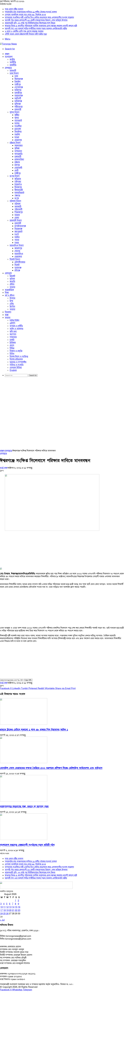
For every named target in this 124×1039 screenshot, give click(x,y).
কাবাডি (12, 281)
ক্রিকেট (12, 276)
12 (7, 907)
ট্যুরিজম (13, 342)
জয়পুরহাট (18, 231)
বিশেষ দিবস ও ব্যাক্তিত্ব (19, 356)
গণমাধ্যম (13, 337)
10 (1, 907)
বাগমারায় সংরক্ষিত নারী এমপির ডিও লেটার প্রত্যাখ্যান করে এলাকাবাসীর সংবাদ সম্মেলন (39, 17)
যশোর (17, 123)
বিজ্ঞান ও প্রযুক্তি (16, 351)
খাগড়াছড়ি (18, 153)
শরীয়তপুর (19, 106)
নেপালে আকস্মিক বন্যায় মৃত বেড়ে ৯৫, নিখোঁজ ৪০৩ (25, 14)
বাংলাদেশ (8, 56)
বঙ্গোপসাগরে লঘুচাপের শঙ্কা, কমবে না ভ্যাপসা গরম (24, 806)
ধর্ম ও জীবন (9, 295)
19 (7, 910)
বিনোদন (8, 312)
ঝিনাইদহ (18, 131)
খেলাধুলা (8, 273)
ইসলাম (12, 298)
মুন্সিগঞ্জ (18, 103)
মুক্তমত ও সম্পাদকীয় (18, 362)
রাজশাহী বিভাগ (16, 220)
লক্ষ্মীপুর (18, 173)
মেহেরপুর (18, 140)
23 (19, 910)
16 (19, 907)
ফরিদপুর (18, 90)
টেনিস (12, 284)
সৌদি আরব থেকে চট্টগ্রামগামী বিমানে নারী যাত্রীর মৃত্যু (26, 34)
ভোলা (17, 217)
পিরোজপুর (19, 212)
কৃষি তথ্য (13, 331)
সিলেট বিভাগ (15, 259)
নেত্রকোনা (18, 256)
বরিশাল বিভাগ (15, 201)
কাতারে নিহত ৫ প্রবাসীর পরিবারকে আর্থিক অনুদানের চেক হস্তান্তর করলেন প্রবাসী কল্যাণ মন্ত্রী (41, 25)
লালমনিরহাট (19, 192)
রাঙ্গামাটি (18, 156)
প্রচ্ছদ (7, 53)
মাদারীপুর (18, 92)
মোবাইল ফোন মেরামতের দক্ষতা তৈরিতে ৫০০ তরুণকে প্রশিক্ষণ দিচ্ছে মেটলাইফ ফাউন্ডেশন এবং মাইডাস (51, 768)
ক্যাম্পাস (13, 334)
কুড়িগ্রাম (18, 178)
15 (16, 907)
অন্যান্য (12, 287)
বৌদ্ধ (12, 303)
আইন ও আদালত (16, 328)
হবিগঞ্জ (17, 270)
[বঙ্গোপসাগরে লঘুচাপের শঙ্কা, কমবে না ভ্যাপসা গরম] (23, 801)
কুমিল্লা (17, 148)
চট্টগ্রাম (17, 162)
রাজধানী (13, 70)
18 (4, 910)
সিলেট (17, 264)
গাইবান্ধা (18, 181)
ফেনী (16, 170)
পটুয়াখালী (18, 209)
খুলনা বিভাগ (14, 112)
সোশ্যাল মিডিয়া (16, 367)
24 (1, 913)
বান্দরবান (18, 151)
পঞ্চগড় (17, 195)
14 (13, 907)
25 (4, 913)
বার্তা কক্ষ (3, 467)
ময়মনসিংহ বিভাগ (17, 245)
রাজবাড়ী (18, 109)
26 (7, 913)
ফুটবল (12, 278)
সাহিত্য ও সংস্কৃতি (16, 364)
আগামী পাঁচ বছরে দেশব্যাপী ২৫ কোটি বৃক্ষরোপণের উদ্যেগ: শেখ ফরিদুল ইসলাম (36, 20)
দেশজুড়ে (8, 67)
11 (4, 907)
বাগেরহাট (18, 120)
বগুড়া (17, 242)
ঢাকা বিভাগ (14, 73)
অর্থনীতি (13, 62)
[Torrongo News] (8, 44)
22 (16, 910)
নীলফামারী (19, 190)
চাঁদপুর (17, 165)
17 (1, 910)
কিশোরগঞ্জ (19, 78)
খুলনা (17, 117)
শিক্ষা (7, 292)
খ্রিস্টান (12, 306)
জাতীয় (12, 59)
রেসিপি (12, 323)
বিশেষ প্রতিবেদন (16, 359)
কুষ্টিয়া (17, 115)
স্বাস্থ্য (6, 314)
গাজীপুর (18, 84)
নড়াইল (17, 134)
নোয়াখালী (18, 167)
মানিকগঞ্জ (18, 101)
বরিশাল (17, 203)
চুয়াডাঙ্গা (18, 128)
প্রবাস (12, 345)
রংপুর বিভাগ (14, 176)
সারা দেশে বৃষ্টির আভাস (14, 9)
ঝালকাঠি (18, 206)
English (13, 370)
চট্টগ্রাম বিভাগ (15, 142)
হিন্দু (11, 301)
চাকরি (12, 339)
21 (13, 910)
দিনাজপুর (18, 187)
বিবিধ (12, 353)
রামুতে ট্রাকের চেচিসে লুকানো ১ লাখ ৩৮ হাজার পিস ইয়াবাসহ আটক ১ (34, 729)
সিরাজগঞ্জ (18, 228)
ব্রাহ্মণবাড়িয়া (19, 159)
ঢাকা (16, 76)
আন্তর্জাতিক (9, 289)
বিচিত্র (12, 348)
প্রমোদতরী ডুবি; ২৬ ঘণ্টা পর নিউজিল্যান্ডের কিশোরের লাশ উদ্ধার (30, 23)
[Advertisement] (62, 397)
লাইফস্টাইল (14, 320)
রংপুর (17, 198)
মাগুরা (17, 137)
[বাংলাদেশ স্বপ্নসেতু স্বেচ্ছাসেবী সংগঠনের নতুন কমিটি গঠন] (23, 839)
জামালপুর (18, 248)
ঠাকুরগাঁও (18, 184)
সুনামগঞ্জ (18, 267)
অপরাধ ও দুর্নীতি (16, 326)
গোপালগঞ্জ (19, 87)
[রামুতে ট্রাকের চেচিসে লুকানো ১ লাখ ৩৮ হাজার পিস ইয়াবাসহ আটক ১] (23, 724)
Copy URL (28, 680)
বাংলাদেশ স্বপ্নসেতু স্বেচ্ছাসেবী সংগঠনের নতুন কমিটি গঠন (27, 845)
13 (10, 907)
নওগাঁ (17, 234)
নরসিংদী (18, 98)
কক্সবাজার (19, 145)
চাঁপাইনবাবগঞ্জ (20, 226)
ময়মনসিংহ (19, 253)
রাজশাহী (18, 223)
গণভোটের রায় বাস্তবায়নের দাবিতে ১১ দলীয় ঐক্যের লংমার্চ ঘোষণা (31, 11)
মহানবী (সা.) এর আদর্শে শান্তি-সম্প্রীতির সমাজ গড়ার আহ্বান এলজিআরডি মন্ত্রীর (36, 28)
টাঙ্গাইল (17, 81)
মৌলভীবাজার (20, 262)
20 (10, 910)
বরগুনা (17, 214)
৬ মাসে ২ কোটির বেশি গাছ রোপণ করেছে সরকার (24, 31)
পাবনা (17, 239)
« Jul (2, 920)
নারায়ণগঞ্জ (19, 95)
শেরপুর (17, 251)
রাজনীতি (13, 65)
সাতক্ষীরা (18, 126)
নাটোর (17, 237)
